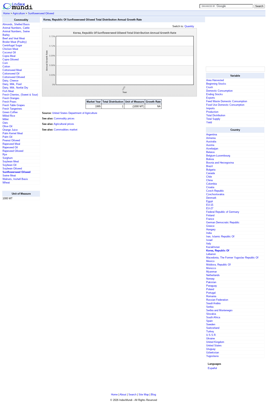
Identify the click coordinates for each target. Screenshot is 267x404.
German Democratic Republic (222, 222)
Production (212, 111)
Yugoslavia (212, 356)
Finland (210, 215)
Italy (208, 243)
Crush (209, 87)
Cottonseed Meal (12, 70)
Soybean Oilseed (12, 168)
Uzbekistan (212, 352)
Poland (210, 289)
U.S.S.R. (211, 334)
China (209, 180)
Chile (209, 176)
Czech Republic (215, 190)
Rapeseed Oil (10, 147)
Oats (5, 122)
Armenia (211, 138)
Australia (211, 141)
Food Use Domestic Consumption (225, 104)
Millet (6, 119)
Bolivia (210, 159)
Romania (211, 296)
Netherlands (213, 275)
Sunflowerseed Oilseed (41, 13)
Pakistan (211, 282)
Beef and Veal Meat (14, 38)
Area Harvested (215, 80)
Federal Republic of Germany (222, 211)
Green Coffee (10, 112)
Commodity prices (64, 118)
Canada (210, 173)
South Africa (213, 317)
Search (132, 394)
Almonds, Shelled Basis (16, 24)
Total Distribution (215, 115)
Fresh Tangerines (12, 108)
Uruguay (211, 349)
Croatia (210, 187)
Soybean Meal (11, 161)
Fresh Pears (9, 101)
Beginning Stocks (216, 83)
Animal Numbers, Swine (16, 31)
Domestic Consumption (219, 90)
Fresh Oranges (11, 98)
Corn (5, 63)
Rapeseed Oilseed (13, 150)
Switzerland (212, 327)
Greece (210, 225)
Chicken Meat (10, 48)
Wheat (6, 182)
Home (6, 13)
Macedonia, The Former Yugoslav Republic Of (232, 257)
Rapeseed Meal (11, 143)
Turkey (210, 331)
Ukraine (210, 338)
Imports (210, 108)
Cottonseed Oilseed (14, 77)
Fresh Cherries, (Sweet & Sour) (20, 94)
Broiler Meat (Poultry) (15, 41)
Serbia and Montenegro (219, 310)
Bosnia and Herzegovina (220, 162)
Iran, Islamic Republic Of (220, 236)
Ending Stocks (214, 94)
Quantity (189, 26)
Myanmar (211, 271)
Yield (209, 122)
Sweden (210, 324)
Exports (210, 97)
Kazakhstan (213, 247)
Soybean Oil (9, 165)
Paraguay (211, 285)
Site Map (144, 394)
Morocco (211, 268)
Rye (5, 154)
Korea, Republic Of (217, 250)
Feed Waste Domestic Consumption (226, 101)
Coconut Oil (9, 52)
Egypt (209, 201)
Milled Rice (9, 115)
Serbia (209, 306)
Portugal (211, 292)
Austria (210, 145)
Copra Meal (9, 56)
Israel (209, 240)
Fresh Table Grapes (14, 105)
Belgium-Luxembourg (218, 155)
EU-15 (209, 204)
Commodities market (65, 129)
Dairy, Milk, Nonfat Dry (15, 87)
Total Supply (213, 118)
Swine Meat (9, 175)
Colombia (211, 183)
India (209, 232)
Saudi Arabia (213, 303)
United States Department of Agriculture (74, 113)
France (210, 218)
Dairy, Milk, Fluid (12, 84)
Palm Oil (7, 136)
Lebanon (211, 254)
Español (212, 368)
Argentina (211, 134)
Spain (209, 320)
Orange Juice (10, 129)
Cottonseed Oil (11, 73)
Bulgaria (210, 169)
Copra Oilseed (11, 59)
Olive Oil (7, 126)
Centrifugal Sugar (12, 45)
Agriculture (19, 13)
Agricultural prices (64, 123)
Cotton (6, 66)
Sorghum (8, 157)
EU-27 (209, 208)
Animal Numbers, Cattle (16, 27)
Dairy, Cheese (10, 80)
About (123, 394)
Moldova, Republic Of (218, 264)
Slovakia (211, 313)
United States (214, 345)
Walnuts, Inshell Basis (15, 179)
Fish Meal (8, 91)
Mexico (210, 261)
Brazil (209, 166)
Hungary (211, 229)
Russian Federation (217, 299)
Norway (210, 278)
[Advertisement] (17, 262)
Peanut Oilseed (11, 140)
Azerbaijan (212, 148)
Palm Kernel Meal (13, 133)
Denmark (211, 197)
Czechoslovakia (215, 194)
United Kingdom (215, 342)
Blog (153, 394)
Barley (6, 34)
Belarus (210, 152)
